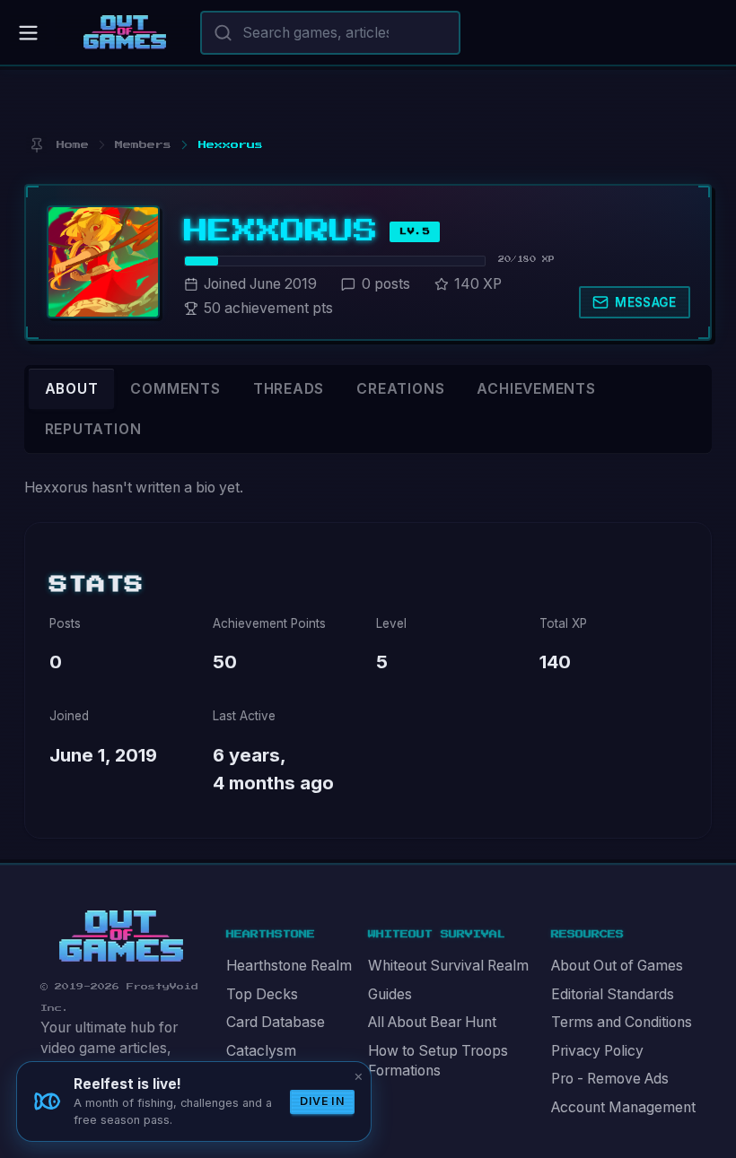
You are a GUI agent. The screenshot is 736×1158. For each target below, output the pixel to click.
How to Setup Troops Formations (438, 1061)
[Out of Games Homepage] (121, 936)
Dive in (322, 1101)
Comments (175, 388)
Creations (400, 388)
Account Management (623, 1107)
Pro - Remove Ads (610, 1078)
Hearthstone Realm (289, 965)
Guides (390, 994)
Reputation (93, 429)
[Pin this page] (36, 145)
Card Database (275, 1022)
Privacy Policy (597, 1050)
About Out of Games (617, 965)
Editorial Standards (612, 994)
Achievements (536, 388)
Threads (289, 388)
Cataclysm (261, 1050)
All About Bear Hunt (432, 1022)
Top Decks (262, 994)
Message (645, 302)
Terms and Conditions (621, 1022)
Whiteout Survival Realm (448, 965)
